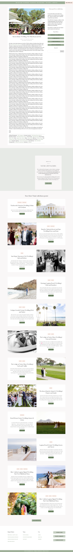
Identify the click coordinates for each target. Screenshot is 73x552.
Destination (19, 202)
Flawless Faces (39, 138)
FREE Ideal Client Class (12, 534)
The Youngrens (20, 135)
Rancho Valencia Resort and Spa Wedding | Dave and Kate (51, 230)
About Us (40, 537)
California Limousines (19, 142)
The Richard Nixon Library (15, 44)
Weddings (31, 39)
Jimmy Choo (30, 138)
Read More (22, 213)
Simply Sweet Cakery (20, 138)
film (27, 40)
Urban (22, 253)
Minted (29, 142)
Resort (48, 226)
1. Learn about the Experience (56, 34)
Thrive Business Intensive (13, 537)
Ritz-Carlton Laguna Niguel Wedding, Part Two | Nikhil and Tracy (22, 473)
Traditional (28, 39)
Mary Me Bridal (37, 140)
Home (39, 534)
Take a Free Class (69, 2)
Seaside (52, 280)
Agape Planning (35, 136)
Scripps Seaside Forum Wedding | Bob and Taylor (22, 311)
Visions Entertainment (21, 139)
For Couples (25, 534)
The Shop (25, 539)
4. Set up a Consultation (56, 44)
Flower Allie (11, 138)
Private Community (59, 536)
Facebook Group (59, 540)
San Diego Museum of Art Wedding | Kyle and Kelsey (22, 257)
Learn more (48, 183)
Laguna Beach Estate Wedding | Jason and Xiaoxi (50, 446)
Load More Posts (36, 520)
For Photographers (27, 537)
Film (24, 39)
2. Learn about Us (55, 38)
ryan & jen (30, 40)
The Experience (26, 2)
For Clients (48, 2)
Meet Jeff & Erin (19, 2)
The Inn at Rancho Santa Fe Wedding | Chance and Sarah (50, 392)
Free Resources (11, 541)
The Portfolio (33, 2)
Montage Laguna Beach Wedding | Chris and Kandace (51, 284)
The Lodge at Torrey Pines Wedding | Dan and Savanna (51, 338)
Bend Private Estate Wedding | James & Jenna (22, 419)
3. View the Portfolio (56, 41)
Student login (59, 532)
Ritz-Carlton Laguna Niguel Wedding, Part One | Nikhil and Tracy (51, 500)
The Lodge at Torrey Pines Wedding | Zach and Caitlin (22, 365)
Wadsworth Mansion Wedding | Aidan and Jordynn (22, 206)
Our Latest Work (40, 2)
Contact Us (54, 2)
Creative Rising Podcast (13, 539)
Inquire (39, 539)
